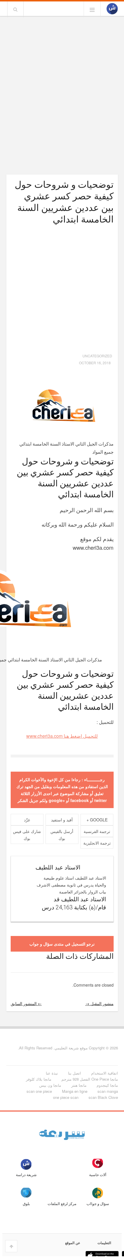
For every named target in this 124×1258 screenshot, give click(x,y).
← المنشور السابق (26, 1003)
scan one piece (39, 1091)
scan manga (107, 1091)
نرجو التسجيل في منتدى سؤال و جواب (62, 944)
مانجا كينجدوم (107, 1085)
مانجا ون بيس (50, 1085)
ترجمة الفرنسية (97, 831)
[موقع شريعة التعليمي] (112, 9)
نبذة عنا (52, 1073)
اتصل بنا (74, 1073)
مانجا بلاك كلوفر (38, 1079)
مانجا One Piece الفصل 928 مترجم (89, 1079)
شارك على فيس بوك (27, 834)
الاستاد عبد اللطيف (57, 867)
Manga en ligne (74, 1091)
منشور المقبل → (99, 1003)
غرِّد (27, 820)
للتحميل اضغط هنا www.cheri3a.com (62, 736)
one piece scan (65, 1097)
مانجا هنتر (79, 1085)
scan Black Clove (103, 1097)
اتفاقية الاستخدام (104, 1073)
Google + (97, 820)
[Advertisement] (62, 83)
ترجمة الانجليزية (97, 843)
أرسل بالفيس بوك (61, 834)
